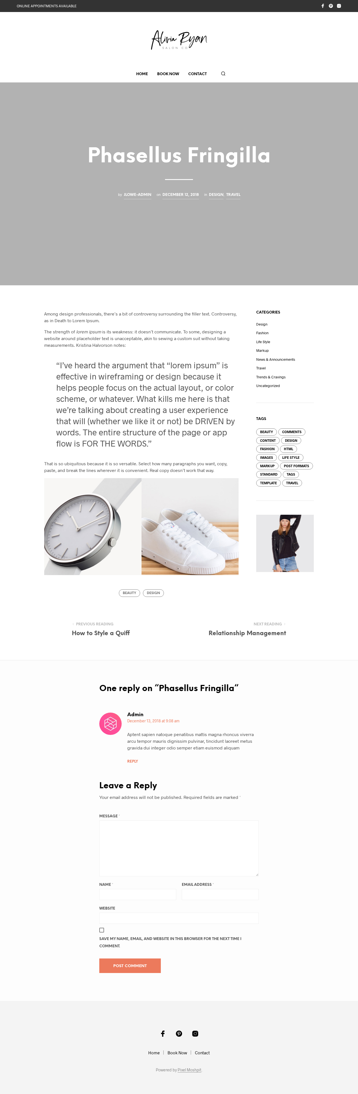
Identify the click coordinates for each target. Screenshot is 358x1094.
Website (107, 908)
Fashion (262, 333)
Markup (262, 350)
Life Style (263, 342)
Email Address (198, 885)
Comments (292, 432)
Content (268, 440)
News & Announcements (275, 359)
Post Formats (296, 466)
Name (106, 885)
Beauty (129, 593)
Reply (132, 761)
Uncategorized (268, 385)
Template (268, 483)
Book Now (168, 74)
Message (109, 816)
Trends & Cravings (271, 377)
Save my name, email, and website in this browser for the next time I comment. (170, 942)
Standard (268, 474)
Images (266, 457)
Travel (233, 195)
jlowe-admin (137, 195)
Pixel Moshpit (189, 1070)
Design (216, 195)
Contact (197, 74)
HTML (288, 449)
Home (142, 74)
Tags (291, 474)
